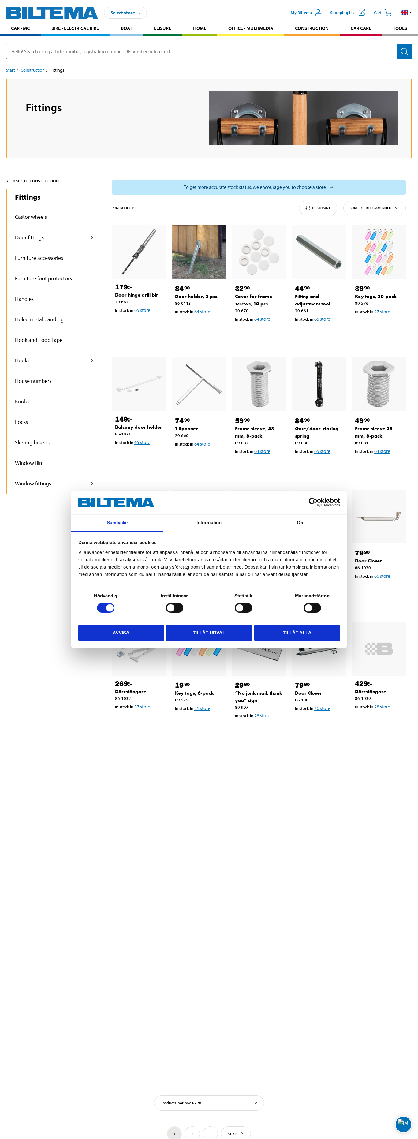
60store (382, 576)
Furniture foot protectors (43, 278)
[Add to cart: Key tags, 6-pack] (200, 724)
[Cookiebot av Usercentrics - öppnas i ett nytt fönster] (313, 502)
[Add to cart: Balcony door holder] (140, 458)
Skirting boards (32, 442)
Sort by (370, 208)
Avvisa (121, 632)
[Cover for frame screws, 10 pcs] (259, 252)
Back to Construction (36, 181)
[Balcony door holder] (139, 384)
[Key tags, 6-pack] (199, 649)
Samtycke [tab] (117, 522)
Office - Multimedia (250, 28)
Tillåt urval (209, 632)
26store (322, 708)
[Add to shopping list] (122, 326)
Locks (21, 421)
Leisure (162, 28)
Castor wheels (31, 216)
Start (10, 70)
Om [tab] (300, 522)
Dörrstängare (130, 691)
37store (142, 707)
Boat (126, 28)
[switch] (174, 608)
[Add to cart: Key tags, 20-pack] (380, 327)
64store (202, 311)
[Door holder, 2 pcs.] (199, 252)
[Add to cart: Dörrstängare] (140, 722)
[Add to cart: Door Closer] (380, 591)
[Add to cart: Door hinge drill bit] (140, 326)
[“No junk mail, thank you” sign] (259, 649)
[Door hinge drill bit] (139, 252)
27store (382, 311)
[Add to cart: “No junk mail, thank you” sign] (260, 731)
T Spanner (186, 428)
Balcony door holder (138, 427)
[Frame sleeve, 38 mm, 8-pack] (259, 384)
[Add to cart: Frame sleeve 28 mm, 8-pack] (380, 467)
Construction (312, 28)
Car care (361, 28)
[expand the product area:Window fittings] (92, 483)
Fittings (27, 196)
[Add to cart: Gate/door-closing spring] (320, 467)
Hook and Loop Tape (38, 339)
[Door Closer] (379, 516)
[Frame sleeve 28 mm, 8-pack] (379, 384)
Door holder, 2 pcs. (197, 296)
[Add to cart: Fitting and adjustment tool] (320, 334)
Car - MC (20, 28)
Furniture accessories (39, 257)
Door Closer (368, 561)
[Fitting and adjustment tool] (319, 252)
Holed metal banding (39, 319)
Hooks (22, 360)
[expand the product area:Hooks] (92, 360)
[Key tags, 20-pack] (379, 252)
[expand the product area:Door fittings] (92, 237)
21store (202, 708)
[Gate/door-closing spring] (319, 384)
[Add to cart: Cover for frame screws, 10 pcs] (260, 334)
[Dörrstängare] (139, 649)
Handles (24, 298)
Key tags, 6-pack (194, 693)
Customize (321, 208)
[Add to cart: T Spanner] (200, 459)
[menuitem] (20, 29)
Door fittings (29, 237)
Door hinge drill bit (136, 295)
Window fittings (33, 483)
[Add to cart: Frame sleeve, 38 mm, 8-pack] (260, 467)
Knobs (22, 401)
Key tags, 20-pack (376, 296)
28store (262, 715)
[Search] (404, 51)
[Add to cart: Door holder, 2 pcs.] (200, 327)
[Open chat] (403, 1124)
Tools (400, 28)
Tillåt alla (297, 632)
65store (142, 310)
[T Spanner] (199, 384)
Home (199, 28)
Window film (29, 462)
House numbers (33, 380)
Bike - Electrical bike (75, 28)
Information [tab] (209, 522)
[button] (406, 12)
